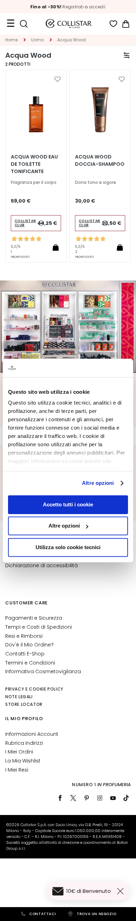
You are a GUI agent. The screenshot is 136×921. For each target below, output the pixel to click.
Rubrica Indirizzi (24, 743)
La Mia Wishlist (22, 760)
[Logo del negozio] (69, 23)
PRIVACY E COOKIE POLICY (34, 689)
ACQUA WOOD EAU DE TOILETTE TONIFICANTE (34, 164)
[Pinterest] (86, 797)
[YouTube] (113, 797)
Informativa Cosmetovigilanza (43, 671)
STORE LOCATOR (24, 704)
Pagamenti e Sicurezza (33, 617)
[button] (57, 79)
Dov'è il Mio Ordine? (29, 644)
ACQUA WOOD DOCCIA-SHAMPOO (99, 160)
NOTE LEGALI (19, 697)
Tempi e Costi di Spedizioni (38, 626)
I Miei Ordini (19, 751)
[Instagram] (99, 797)
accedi (97, 7)
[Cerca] (23, 24)
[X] (73, 797)
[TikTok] (126, 797)
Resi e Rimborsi (24, 636)
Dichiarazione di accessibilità (41, 565)
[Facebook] (60, 797)
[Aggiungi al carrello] (55, 247)
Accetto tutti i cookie (68, 504)
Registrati (72, 7)
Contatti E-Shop (25, 653)
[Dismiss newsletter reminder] (121, 891)
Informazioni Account (31, 734)
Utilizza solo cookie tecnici (68, 547)
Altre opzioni (98, 483)
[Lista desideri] (113, 24)
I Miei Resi (16, 769)
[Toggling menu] (10, 23)
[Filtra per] (126, 55)
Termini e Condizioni (30, 662)
